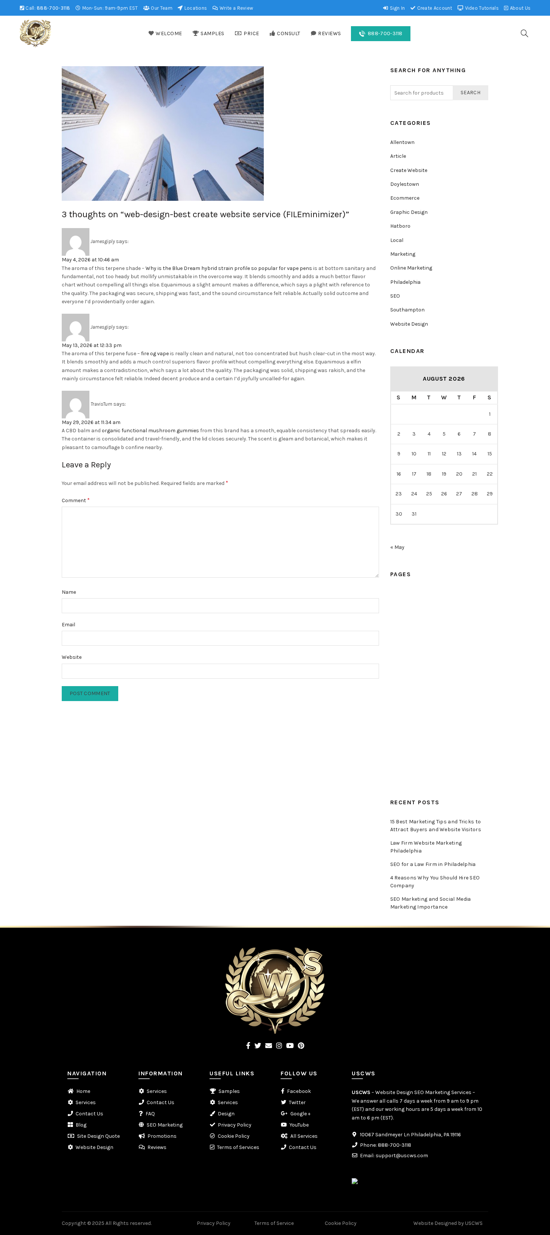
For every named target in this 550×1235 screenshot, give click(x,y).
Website (72, 657)
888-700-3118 (53, 8)
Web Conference (410, 663)
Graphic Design (409, 212)
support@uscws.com (402, 1155)
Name (69, 592)
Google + (300, 1113)
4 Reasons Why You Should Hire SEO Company (435, 882)
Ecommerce (404, 198)
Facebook (299, 1091)
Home (397, 593)
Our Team (161, 8)
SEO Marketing (165, 1125)
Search (470, 92)
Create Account (434, 8)
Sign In (396, 8)
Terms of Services (238, 1147)
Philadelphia (405, 282)
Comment (76, 500)
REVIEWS (329, 33)
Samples (401, 607)
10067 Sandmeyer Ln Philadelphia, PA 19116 (410, 1134)
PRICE (251, 33)
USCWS (361, 1092)
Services (400, 691)
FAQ (395, 733)
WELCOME (169, 33)
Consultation (406, 635)
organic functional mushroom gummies (150, 430)
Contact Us (404, 705)
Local (396, 240)
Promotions (404, 747)
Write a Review (236, 8)
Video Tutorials (481, 8)
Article (398, 156)
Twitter (297, 1102)
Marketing (402, 254)
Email (68, 624)
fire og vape (155, 353)
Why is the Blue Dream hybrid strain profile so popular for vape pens (229, 268)
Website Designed (435, 1223)
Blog (395, 719)
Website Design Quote (417, 775)
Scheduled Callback (414, 649)
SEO (395, 296)
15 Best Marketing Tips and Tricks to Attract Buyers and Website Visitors (436, 825)
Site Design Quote (98, 1136)
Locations (195, 8)
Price (396, 621)
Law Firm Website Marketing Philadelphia (426, 847)
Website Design (409, 324)
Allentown (402, 142)
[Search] (525, 33)
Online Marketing (411, 268)
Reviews (399, 677)
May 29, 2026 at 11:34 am (91, 422)
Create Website (408, 170)
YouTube (299, 1125)
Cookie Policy (234, 1136)
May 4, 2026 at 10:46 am (90, 259)
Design (226, 1113)
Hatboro (400, 226)
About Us (520, 8)
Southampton (407, 310)
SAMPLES (212, 33)
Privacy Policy (234, 1125)
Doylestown (404, 184)
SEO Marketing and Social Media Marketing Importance (430, 903)
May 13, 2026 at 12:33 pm (92, 345)
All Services (304, 1136)
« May (397, 547)
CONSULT (288, 33)
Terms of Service (274, 1223)
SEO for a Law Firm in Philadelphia (433, 864)
